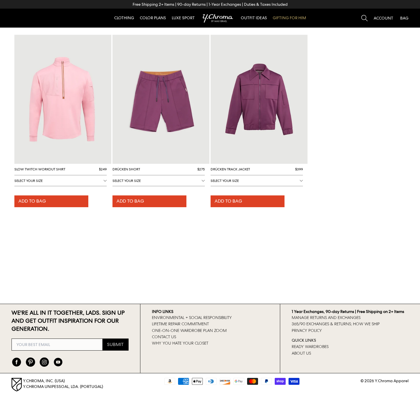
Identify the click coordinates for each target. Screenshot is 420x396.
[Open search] (364, 18)
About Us (301, 353)
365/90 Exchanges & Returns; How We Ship (336, 323)
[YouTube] (58, 362)
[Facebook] (16, 362)
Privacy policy (307, 330)
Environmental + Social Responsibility (192, 317)
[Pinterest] (30, 362)
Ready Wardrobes (310, 346)
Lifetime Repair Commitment (180, 323)
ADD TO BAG (32, 201)
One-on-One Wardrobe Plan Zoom (189, 330)
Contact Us (164, 336)
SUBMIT (115, 344)
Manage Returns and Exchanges (326, 317)
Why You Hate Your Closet (180, 343)
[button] (383, 18)
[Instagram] (44, 362)
